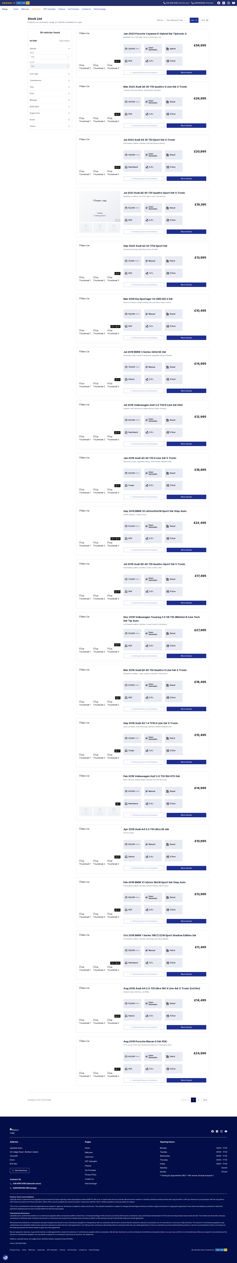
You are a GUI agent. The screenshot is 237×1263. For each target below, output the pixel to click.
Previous (185, 1100)
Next (205, 1100)
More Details (186, 72)
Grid (203, 20)
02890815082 (199, 3)
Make (32, 53)
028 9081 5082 (172, 3)
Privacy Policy (90, 1175)
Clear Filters (64, 41)
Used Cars (36, 9)
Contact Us (86, 9)
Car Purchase (73, 9)
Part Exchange (100, 9)
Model (32, 62)
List (192, 20)
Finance (62, 9)
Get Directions (21, 1170)
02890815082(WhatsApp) (25, 1188)
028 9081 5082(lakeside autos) (27, 1183)
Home (16, 9)
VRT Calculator (49, 9)
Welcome (25, 9)
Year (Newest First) (174, 20)
